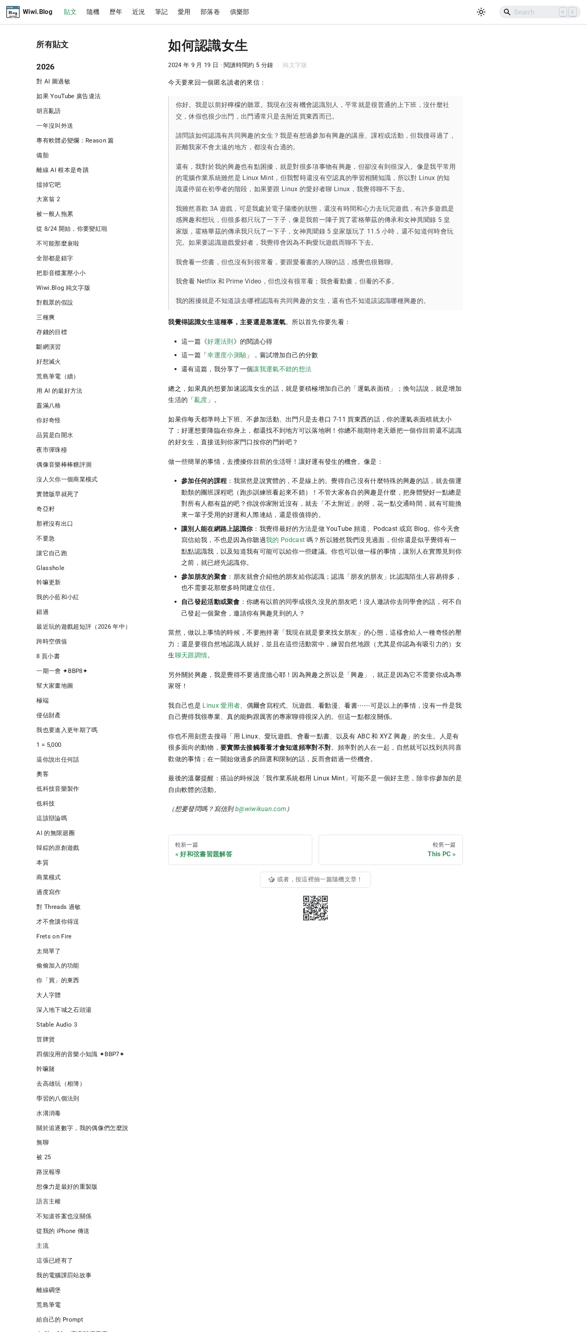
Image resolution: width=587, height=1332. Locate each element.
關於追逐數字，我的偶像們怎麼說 (82, 1128)
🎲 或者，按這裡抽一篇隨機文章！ (315, 879)
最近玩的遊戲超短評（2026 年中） (83, 626)
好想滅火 (48, 361)
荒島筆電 (48, 1304)
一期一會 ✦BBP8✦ (62, 671)
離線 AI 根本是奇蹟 (62, 170)
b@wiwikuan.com (261, 809)
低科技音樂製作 (57, 788)
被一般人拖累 (54, 214)
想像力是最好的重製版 (66, 1186)
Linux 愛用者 (221, 705)
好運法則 (220, 341)
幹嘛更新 (48, 582)
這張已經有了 (54, 1260)
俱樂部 (240, 12)
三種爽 (45, 317)
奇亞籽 (45, 509)
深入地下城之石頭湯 (63, 1009)
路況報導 (48, 1172)
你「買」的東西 (57, 980)
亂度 (201, 400)
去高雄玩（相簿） (60, 1083)
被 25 (43, 1157)
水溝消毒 (48, 1113)
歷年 (116, 12)
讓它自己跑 (51, 553)
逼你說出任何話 (57, 759)
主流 (42, 1245)
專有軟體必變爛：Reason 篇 (75, 140)
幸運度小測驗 (226, 355)
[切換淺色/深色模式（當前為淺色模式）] (481, 12)
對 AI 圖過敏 (53, 81)
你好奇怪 (48, 420)
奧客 (42, 774)
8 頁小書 (48, 656)
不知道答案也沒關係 (63, 1216)
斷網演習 (48, 346)
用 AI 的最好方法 (59, 390)
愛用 (184, 12)
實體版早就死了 (57, 494)
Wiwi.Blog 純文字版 (63, 287)
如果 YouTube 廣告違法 (68, 96)
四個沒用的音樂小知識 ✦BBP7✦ (80, 1054)
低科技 (45, 803)
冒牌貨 (45, 1039)
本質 (42, 862)
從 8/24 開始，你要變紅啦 (71, 228)
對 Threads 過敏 (58, 906)
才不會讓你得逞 (57, 921)
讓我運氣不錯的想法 (282, 369)
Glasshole (50, 568)
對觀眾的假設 (54, 302)
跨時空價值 (51, 641)
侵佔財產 (48, 715)
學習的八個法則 (57, 1098)
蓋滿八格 (48, 405)
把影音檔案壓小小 (60, 273)
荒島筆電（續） (57, 376)
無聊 (42, 1142)
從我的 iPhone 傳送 (62, 1231)
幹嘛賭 (45, 1069)
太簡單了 (48, 950)
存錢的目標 (51, 332)
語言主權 (48, 1201)
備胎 (42, 155)
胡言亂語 (48, 111)
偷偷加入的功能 (57, 965)
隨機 (93, 12)
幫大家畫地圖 (54, 685)
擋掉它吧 (48, 184)
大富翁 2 (48, 199)
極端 (42, 700)
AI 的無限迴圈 (55, 833)
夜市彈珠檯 (51, 449)
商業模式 (48, 877)
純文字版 (295, 65)
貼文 (70, 12)
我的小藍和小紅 (57, 597)
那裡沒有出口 (54, 523)
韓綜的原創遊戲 (57, 847)
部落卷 (210, 12)
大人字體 (48, 995)
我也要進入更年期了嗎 (66, 730)
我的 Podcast (285, 540)
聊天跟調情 (191, 655)
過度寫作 (48, 892)
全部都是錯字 (54, 258)
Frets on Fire (53, 936)
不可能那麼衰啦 (57, 243)
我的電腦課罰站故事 (63, 1275)
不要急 (45, 538)
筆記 (161, 12)
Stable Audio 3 (56, 1024)
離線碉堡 (48, 1290)
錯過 (42, 612)
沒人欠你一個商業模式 (66, 479)
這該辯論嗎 (51, 818)
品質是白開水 (54, 435)
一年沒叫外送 (54, 125)
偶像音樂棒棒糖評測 (63, 464)
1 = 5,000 (48, 744)
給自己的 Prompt (59, 1319)
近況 (138, 12)
